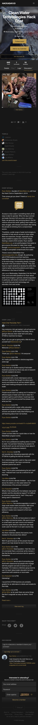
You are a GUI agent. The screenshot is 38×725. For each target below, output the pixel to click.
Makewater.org (16, 342)
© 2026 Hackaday (19, 720)
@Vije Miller (6, 592)
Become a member (9, 680)
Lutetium (8, 137)
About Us (6, 712)
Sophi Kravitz (9, 146)
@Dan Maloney (15, 353)
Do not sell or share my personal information (19, 716)
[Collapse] (13, 319)
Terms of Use (8, 714)
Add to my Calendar (19, 49)
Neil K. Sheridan (7, 345)
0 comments (26, 325)
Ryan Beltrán (9, 154)
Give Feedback (30, 712)
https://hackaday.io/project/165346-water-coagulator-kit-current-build (22, 664)
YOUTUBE (6, 428)
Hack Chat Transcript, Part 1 (11, 322)
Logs (20, 68)
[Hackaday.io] (9, 3)
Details (6, 68)
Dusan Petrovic (10, 152)
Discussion (28, 68)
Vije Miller (5, 478)
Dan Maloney (9, 149)
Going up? (20, 707)
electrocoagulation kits (9, 255)
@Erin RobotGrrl (7, 549)
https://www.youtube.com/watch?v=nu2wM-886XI (19, 423)
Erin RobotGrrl (7, 489)
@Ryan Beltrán (7, 331)
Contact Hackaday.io (17, 712)
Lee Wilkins (9, 157)
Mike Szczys (9, 143)
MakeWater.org (24, 191)
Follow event (19, 41)
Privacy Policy (19, 714)
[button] (33, 3)
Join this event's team (9, 160)
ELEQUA (13, 427)
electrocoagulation (14, 247)
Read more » (6, 600)
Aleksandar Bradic (11, 140)
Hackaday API (29, 714)
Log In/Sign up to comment (11, 652)
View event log (19, 606)
